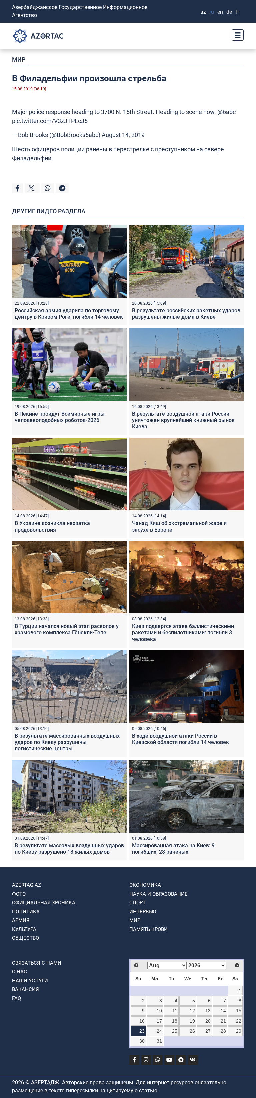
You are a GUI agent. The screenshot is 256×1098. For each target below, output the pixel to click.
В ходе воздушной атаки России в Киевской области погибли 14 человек (180, 739)
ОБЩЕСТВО (25, 938)
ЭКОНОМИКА (145, 885)
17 (159, 1021)
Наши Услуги (30, 981)
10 (159, 1010)
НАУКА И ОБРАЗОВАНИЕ (158, 894)
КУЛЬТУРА (24, 929)
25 (174, 1031)
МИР (19, 59)
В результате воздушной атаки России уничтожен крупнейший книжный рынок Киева (183, 420)
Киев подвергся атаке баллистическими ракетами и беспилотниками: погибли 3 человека (183, 632)
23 (142, 1031)
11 (174, 1010)
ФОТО (19, 894)
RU (211, 12)
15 (238, 1010)
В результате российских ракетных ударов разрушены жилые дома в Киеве (186, 313)
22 (238, 1021)
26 (192, 1031)
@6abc (226, 111)
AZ (203, 12)
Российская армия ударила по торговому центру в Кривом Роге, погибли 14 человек (69, 313)
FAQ (16, 998)
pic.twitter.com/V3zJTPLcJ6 (50, 120)
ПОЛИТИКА (26, 912)
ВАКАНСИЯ (25, 989)
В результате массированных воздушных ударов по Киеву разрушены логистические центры (67, 742)
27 (208, 1031)
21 (223, 1021)
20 (208, 1021)
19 (192, 1021)
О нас (19, 972)
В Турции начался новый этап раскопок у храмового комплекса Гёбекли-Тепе (67, 629)
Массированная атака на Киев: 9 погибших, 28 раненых (173, 848)
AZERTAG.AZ (26, 885)
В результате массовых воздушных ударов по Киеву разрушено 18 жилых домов (69, 848)
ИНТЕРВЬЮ (142, 912)
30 (142, 1041)
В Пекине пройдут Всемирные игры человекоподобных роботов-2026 (60, 417)
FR (237, 12)
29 (238, 1031)
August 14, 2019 (123, 134)
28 (223, 1031)
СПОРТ (137, 903)
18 (174, 1021)
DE (229, 12)
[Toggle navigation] (235, 34)
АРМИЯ (21, 920)
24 (159, 1031)
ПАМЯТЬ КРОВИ (148, 929)
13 (208, 1010)
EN (220, 12)
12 (192, 1010)
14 (223, 1010)
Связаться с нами (36, 963)
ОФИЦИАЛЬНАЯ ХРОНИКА (43, 903)
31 (159, 1041)
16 (142, 1021)
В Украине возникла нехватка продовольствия (52, 526)
